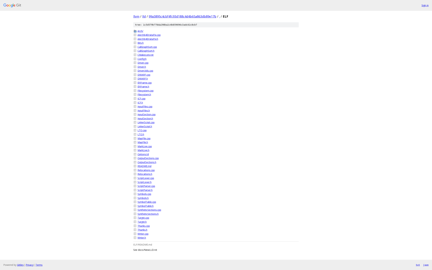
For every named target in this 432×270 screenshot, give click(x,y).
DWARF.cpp (144, 74)
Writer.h (142, 237)
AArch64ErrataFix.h (148, 39)
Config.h (142, 58)
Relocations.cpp (146, 170)
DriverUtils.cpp (145, 70)
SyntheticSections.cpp (149, 209)
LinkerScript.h (145, 126)
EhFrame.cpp (145, 82)
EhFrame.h (143, 86)
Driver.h (142, 66)
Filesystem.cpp (146, 90)
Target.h (142, 221)
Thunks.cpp (144, 225)
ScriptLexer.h (145, 182)
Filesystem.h (144, 94)
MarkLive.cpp (145, 146)
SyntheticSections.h (148, 213)
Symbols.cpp (144, 194)
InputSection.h (145, 118)
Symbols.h (143, 198)
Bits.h (141, 42)
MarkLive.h (143, 150)
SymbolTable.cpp (147, 201)
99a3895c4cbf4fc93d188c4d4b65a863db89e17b (182, 16)
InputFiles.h (144, 110)
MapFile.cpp (144, 138)
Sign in (425, 5)
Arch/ (140, 31)
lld (144, 16)
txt (418, 264)
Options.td (143, 154)
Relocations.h (145, 174)
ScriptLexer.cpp (146, 178)
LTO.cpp (142, 130)
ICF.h (140, 102)
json (426, 264)
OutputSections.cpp (148, 158)
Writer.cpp (143, 233)
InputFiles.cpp (145, 106)
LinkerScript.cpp (146, 122)
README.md (144, 166)
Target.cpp (143, 217)
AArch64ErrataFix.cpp (149, 34)
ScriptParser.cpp (146, 186)
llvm (136, 16)
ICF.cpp (141, 98)
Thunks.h (142, 229)
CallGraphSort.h (146, 50)
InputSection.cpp (147, 114)
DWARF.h (143, 78)
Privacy (29, 264)
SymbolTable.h (146, 206)
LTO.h (141, 134)
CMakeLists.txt (146, 54)
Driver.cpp (143, 62)
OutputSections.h (147, 162)
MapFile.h (143, 142)
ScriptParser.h (145, 190)
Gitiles (20, 264)
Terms (39, 264)
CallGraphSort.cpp (147, 46)
